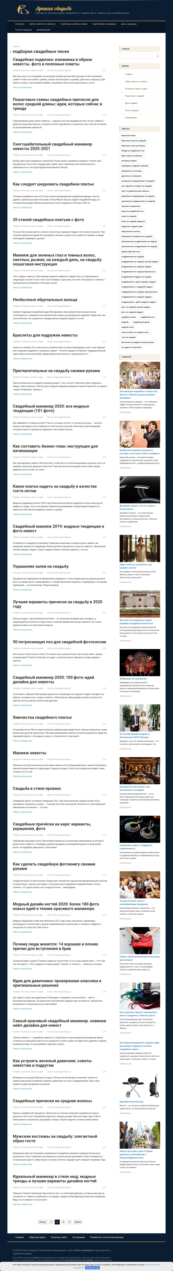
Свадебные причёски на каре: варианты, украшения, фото (52, 826)
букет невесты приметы (131, 156)
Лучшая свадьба (53, 8)
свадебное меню (128, 317)
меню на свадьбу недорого (133, 221)
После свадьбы (23, 30)
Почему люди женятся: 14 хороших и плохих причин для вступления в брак (55, 946)
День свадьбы (129, 24)
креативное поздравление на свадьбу (137, 196)
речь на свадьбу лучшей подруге (135, 307)
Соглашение (78, 1237)
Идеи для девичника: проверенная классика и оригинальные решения (57, 983)
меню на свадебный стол (132, 211)
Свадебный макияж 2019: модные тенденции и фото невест (58, 528)
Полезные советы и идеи (74, 24)
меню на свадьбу (129, 216)
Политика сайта (59, 1237)
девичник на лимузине (131, 176)
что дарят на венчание (131, 347)
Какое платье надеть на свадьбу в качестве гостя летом (55, 488)
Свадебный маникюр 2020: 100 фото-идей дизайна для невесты (53, 679)
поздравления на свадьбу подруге (136, 297)
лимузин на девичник (130, 206)
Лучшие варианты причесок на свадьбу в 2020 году (57, 604)
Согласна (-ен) (92, 1268)
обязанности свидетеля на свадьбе (136, 236)
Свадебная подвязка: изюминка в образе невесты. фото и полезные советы (52, 61)
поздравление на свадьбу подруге (136, 267)
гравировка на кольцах (131, 171)
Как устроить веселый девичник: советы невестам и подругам (52, 1063)
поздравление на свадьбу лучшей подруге (140, 262)
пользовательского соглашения (79, 1260)
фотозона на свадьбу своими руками (137, 342)
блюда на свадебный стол (132, 151)
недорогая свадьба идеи (132, 226)
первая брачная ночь (130, 252)
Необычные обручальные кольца (45, 299)
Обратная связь (37, 1237)
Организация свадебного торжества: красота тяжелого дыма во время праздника (139, 394)
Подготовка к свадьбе (104, 24)
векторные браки (129, 161)
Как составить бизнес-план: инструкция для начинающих (55, 448)
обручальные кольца (130, 231)
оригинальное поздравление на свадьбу (139, 241)
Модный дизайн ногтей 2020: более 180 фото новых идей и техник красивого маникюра (56, 906)
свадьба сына (127, 327)
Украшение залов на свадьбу (41, 566)
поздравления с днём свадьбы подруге (138, 302)
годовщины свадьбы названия (134, 166)
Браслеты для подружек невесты (45, 335)
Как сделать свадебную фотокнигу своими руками (54, 866)
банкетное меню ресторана (133, 146)
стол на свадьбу (128, 337)
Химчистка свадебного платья (42, 717)
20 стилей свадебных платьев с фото (48, 219)
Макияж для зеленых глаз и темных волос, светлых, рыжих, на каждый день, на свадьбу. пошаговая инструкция (58, 259)
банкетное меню (128, 136)
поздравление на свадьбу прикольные (138, 272)
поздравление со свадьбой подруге (137, 287)
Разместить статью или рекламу (107, 1237)
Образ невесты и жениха (42, 24)
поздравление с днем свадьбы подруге (138, 282)
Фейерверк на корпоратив (133, 678)
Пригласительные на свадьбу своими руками (56, 370)
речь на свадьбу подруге (132, 312)
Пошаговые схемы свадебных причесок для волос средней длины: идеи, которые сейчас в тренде (57, 104)
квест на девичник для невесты (135, 191)
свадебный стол (147, 317)
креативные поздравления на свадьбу (138, 201)
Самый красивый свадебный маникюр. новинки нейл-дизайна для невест (59, 1023)
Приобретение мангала (131, 1101)
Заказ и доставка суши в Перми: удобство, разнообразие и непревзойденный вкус (136, 1154)
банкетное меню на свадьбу (133, 141)
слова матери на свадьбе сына (135, 332)
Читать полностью (22, 87)
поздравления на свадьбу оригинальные (139, 292)
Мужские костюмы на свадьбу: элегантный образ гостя (55, 1138)
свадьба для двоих (141, 322)
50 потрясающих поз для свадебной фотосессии (59, 641)
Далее (78, 1222)
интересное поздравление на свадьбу (137, 181)
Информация (43, 30)
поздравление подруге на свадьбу (136, 277)
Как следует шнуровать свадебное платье (53, 184)
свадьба (125, 322)
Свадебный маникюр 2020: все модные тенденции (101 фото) (51, 408)
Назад (42, 1222)
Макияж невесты (29, 752)
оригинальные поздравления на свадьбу (139, 246)
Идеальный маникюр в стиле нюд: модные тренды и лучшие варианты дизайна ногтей (55, 1178)
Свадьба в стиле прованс (37, 788)
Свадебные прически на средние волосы (52, 1100)
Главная (19, 24)
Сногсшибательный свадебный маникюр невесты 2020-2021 (52, 146)
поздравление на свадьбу (132, 257)
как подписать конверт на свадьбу (136, 186)
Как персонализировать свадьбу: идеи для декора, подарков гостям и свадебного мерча (139, 1046)
